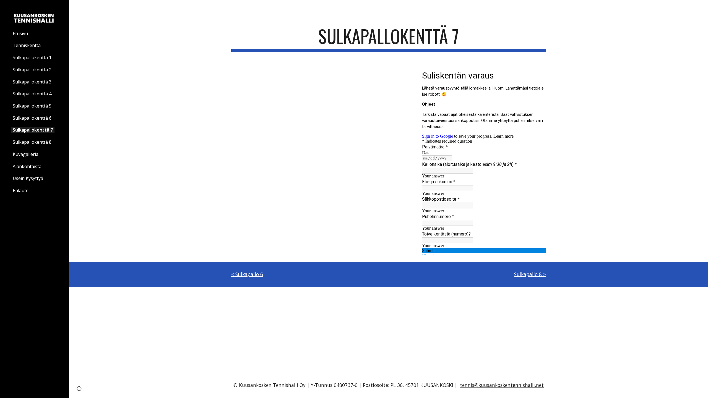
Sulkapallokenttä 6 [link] (32, 118)
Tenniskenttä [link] (27, 45)
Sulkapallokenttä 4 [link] (32, 94)
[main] (388, 38)
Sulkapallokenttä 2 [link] (32, 70)
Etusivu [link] (20, 33)
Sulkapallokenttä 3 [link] (32, 82)
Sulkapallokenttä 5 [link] (32, 106)
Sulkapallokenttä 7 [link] (33, 130)
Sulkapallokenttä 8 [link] (32, 142)
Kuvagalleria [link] (25, 154)
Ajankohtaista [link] (27, 166)
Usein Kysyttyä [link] (28, 178)
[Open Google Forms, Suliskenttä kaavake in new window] (537, 75)
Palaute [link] (20, 190)
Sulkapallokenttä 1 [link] (32, 57)
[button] (701, 7)
